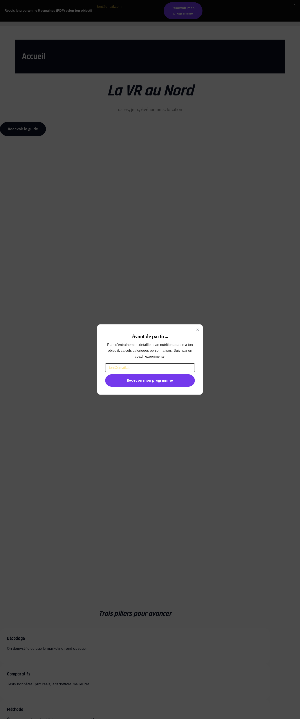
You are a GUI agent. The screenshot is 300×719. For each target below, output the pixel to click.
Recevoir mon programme (150, 380)
